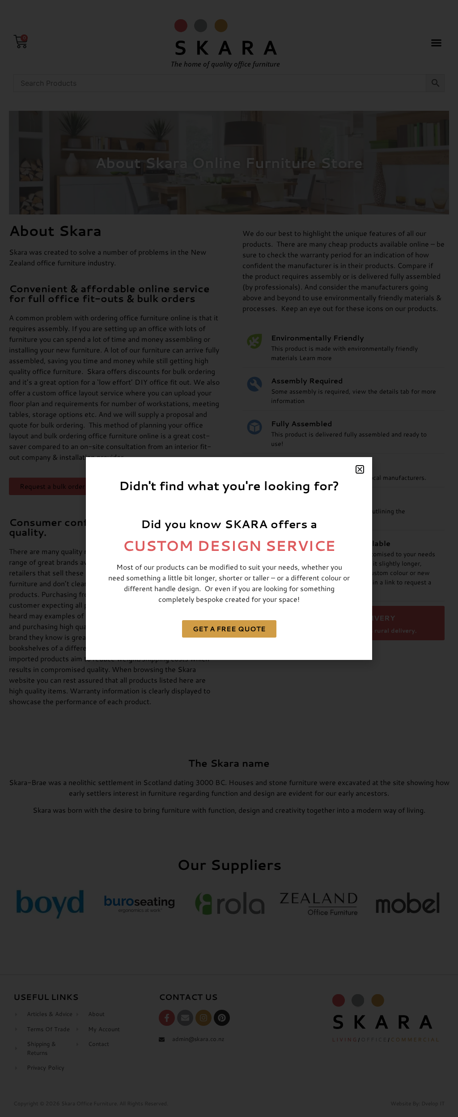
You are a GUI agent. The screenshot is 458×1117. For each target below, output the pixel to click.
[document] (229, 558)
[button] (359, 469)
